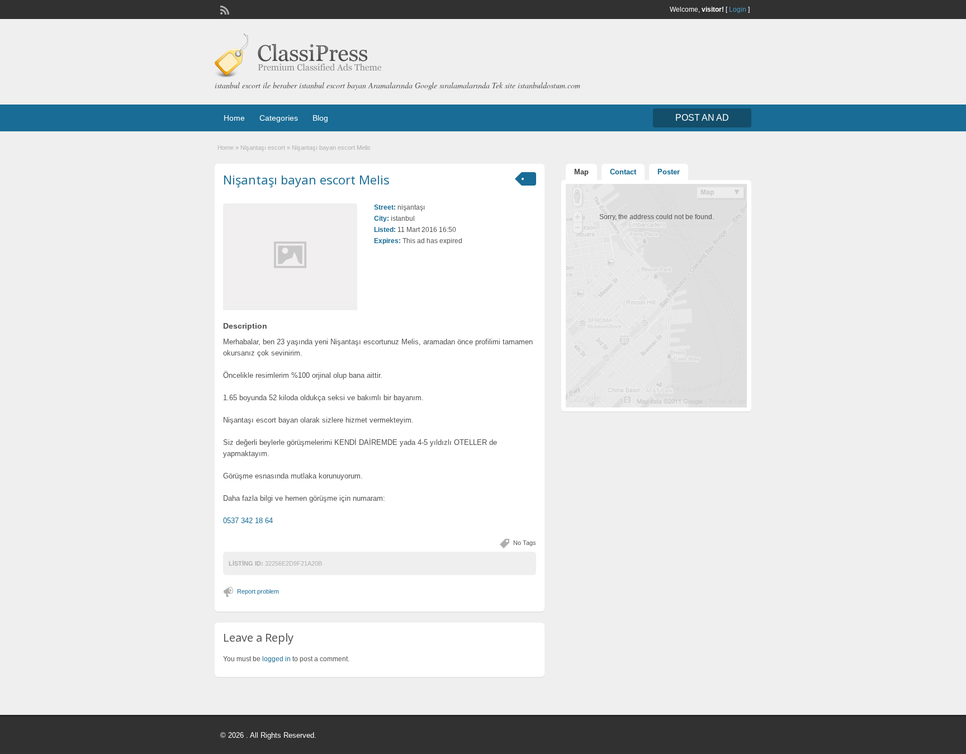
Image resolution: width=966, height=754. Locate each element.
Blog (320, 117)
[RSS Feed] (223, 8)
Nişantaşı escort (262, 147)
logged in (276, 659)
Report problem (258, 591)
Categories (278, 117)
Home (234, 117)
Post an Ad (702, 117)
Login (737, 9)
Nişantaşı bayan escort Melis (306, 179)
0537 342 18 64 (248, 520)
